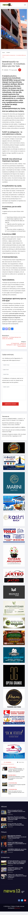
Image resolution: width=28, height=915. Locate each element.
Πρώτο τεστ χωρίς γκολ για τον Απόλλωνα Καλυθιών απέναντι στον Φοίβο (16, 792)
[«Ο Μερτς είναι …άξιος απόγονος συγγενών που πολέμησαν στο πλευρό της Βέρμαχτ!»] (3, 876)
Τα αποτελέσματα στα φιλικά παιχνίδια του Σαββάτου (13, 427)
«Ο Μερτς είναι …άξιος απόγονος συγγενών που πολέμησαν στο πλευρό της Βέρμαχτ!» (17, 876)
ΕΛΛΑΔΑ (8, 52)
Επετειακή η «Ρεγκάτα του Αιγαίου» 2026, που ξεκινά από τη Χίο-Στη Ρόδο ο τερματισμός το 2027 (17, 818)
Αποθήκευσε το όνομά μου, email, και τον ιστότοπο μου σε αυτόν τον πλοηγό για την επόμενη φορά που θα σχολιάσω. (12, 380)
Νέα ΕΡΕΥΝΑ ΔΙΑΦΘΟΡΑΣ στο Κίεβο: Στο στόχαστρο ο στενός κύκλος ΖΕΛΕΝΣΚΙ (16, 778)
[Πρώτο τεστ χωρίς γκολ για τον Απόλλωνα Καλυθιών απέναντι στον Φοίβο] (3, 812)
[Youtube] (25, 900)
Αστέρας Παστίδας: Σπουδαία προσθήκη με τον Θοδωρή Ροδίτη (16, 824)
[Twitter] (22, 900)
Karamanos (17, 908)
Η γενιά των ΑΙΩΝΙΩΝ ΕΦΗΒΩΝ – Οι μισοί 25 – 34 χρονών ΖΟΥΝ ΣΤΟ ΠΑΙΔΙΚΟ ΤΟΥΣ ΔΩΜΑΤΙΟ (16, 770)
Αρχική (3, 52)
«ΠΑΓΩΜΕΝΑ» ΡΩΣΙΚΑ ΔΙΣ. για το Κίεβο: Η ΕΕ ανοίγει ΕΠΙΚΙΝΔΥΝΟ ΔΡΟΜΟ (17, 849)
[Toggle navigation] (25, 4)
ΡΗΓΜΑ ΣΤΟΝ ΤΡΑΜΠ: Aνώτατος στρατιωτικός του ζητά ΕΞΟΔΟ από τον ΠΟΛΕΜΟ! (17, 844)
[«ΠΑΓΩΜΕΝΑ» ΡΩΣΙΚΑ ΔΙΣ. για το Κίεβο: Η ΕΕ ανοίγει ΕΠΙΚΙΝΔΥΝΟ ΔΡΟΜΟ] (3, 851)
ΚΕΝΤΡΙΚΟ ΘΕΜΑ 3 (12, 767)
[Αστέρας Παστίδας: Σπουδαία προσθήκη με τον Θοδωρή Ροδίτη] (3, 825)
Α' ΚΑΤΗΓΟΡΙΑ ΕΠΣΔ (12, 783)
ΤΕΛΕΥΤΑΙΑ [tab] (21, 762)
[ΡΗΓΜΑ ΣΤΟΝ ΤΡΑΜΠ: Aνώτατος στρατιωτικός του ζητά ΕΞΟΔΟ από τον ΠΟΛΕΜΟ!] (3, 844)
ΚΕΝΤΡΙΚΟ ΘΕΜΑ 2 (12, 775)
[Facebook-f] (19, 900)
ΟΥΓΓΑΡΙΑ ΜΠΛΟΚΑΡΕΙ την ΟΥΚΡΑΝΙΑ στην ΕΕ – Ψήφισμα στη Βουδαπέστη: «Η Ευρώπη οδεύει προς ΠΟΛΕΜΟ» (17, 862)
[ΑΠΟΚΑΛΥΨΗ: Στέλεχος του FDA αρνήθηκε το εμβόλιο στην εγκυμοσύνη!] (3, 869)
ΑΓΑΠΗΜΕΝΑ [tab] (8, 762)
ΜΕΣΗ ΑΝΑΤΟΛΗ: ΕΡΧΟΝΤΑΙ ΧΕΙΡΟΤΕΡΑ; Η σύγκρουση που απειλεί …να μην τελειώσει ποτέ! (17, 837)
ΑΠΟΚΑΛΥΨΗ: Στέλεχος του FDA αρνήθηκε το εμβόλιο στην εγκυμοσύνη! (15, 869)
